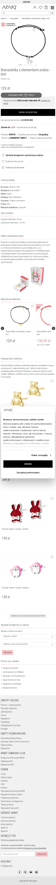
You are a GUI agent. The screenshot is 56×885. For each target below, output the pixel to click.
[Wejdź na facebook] (20, 872)
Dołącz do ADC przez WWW (12, 758)
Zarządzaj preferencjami (28, 472)
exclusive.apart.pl (8, 821)
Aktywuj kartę (6, 745)
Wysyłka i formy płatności (14, 676)
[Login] (35, 7)
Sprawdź (7, 652)
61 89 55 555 (27, 120)
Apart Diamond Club (11, 680)
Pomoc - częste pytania (11, 705)
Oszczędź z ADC (21, 95)
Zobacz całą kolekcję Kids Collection (28, 616)
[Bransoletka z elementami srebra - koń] (20, 316)
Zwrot (3, 715)
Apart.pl (4, 18)
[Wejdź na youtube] (31, 872)
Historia (4, 781)
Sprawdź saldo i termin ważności (15, 741)
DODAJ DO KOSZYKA (28, 112)
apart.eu (4, 831)
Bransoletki (14, 18)
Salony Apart (6, 777)
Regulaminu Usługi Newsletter (35, 848)
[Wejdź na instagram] (25, 872)
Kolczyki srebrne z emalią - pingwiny (15, 588)
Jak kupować (6, 712)
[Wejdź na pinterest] (36, 872)
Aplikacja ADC (7, 761)
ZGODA (28, 464)
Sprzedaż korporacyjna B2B (13, 791)
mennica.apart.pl (8, 817)
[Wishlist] (40, 7)
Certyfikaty (5, 722)
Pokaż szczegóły (40, 455)
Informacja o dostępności (12, 801)
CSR (2, 784)
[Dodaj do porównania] (2, 167)
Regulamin (5, 718)
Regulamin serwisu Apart (11, 794)
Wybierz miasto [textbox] (10, 636)
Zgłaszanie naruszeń (10, 808)
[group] (20, 328)
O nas (3, 774)
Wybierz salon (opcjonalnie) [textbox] (16, 644)
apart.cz (4, 828)
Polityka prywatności (10, 798)
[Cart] (46, 7)
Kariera (4, 788)
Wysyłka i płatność (9, 708)
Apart (9, 194)
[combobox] (28, 636)
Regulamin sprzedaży (12, 684)
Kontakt (4, 729)
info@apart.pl (6, 866)
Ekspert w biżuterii (10, 668)
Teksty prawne (7, 805)
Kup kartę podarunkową (11, 738)
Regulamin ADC (7, 765)
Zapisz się (41, 854)
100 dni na (14, 138)
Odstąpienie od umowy (11, 725)
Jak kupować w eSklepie (13, 672)
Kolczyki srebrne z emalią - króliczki (15, 529)
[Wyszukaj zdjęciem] (9, 24)
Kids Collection (15, 197)
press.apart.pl (7, 824)
